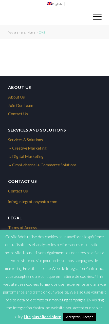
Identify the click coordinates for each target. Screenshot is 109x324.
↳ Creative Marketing (27, 147)
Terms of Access (22, 227)
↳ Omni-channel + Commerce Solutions (42, 164)
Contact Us (18, 113)
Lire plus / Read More (42, 316)
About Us (16, 96)
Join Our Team (20, 105)
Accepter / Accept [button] (79, 317)
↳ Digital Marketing (26, 156)
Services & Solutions (25, 139)
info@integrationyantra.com (32, 201)
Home (31, 32)
